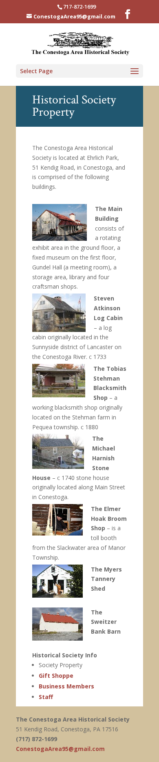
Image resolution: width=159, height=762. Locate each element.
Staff (46, 697)
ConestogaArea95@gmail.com (60, 749)
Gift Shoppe (56, 675)
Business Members (66, 686)
